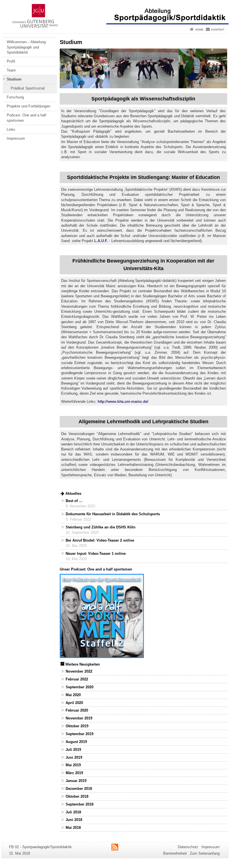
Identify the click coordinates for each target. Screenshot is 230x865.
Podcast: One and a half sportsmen (26, 117)
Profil (11, 61)
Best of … (74, 501)
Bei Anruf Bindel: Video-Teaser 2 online (100, 540)
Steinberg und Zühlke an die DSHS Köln (100, 527)
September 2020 (79, 687)
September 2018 (79, 804)
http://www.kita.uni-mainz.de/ (123, 401)
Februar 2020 (77, 710)
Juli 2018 (73, 812)
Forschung (15, 97)
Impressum (16, 138)
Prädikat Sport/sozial (28, 88)
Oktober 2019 (77, 726)
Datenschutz (188, 847)
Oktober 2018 (77, 796)
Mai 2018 (73, 827)
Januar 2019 (76, 781)
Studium (14, 79)
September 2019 (79, 734)
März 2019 (74, 773)
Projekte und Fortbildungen (28, 106)
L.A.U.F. (101, 241)
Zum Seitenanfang (205, 853)
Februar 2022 (77, 679)
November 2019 (79, 718)
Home (199, 29)
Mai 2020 (73, 695)
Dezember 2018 (79, 788)
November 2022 (79, 671)
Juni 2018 (74, 820)
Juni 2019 (74, 757)
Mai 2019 (73, 765)
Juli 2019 (73, 749)
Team (11, 70)
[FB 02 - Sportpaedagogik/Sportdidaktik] (115, 12)
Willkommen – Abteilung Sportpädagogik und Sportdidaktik (26, 47)
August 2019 (76, 742)
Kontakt (217, 29)
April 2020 (74, 703)
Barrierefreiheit (175, 853)
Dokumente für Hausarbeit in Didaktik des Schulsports (113, 514)
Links (11, 129)
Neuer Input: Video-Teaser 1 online (96, 553)
